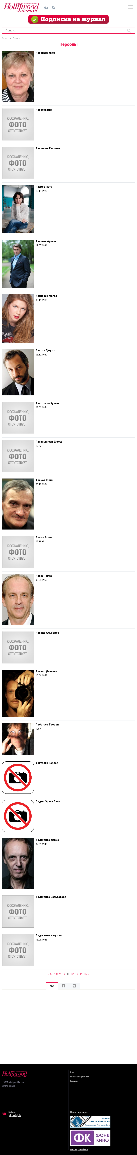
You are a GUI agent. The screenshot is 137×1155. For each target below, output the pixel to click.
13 (76, 974)
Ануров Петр (44, 186)
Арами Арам (44, 537)
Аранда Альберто (47, 632)
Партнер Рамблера (79, 1149)
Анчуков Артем (46, 241)
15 (85, 974)
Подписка (74, 1081)
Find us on (15, 1114)
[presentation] (52, 986)
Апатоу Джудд (45, 350)
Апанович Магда (46, 295)
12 (72, 974)
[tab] (52, 986)
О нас (72, 1072)
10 (63, 974)
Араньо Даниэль (46, 671)
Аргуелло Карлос (47, 763)
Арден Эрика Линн (48, 801)
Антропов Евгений (48, 148)
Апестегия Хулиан (47, 403)
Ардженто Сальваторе (51, 897)
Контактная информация (79, 1077)
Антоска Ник (44, 109)
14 (81, 974)
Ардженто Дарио (47, 840)
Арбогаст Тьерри (47, 724)
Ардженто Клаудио (49, 935)
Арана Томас (44, 575)
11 (68, 974)
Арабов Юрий (44, 480)
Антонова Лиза (45, 52)
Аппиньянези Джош (49, 441)
